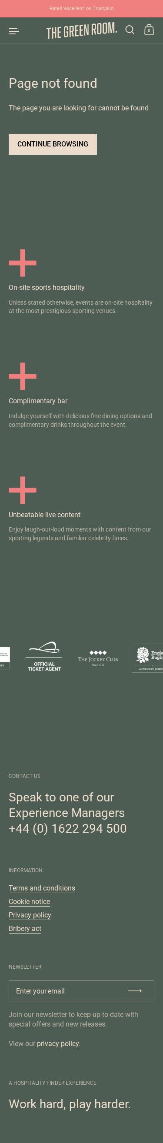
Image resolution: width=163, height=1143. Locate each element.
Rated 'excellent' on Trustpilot (82, 8)
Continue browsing (52, 144)
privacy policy (58, 1044)
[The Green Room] (81, 30)
